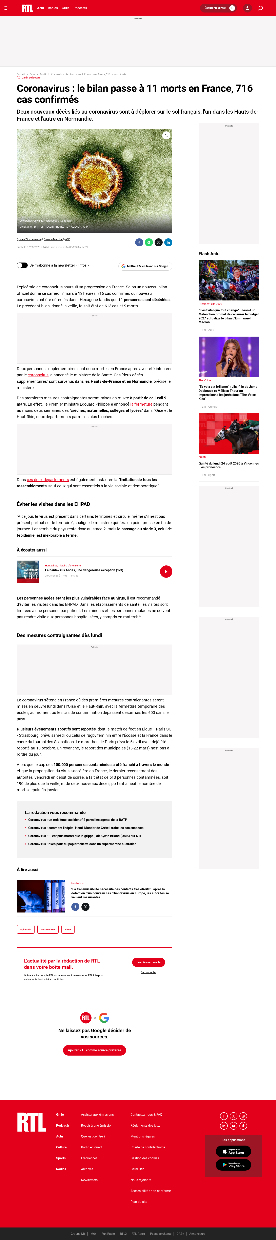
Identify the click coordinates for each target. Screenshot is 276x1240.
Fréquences (89, 1158)
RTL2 (123, 1234)
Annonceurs (197, 1234)
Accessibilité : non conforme (151, 1191)
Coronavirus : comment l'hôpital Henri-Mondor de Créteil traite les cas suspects (85, 828)
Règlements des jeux (145, 1125)
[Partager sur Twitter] (159, 242)
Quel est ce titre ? (93, 1136)
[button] (218, 8)
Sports (61, 1158)
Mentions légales (143, 1136)
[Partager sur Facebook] (139, 242)
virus (68, 929)
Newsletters (89, 1180)
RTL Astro (138, 1234)
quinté (202, 457)
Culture (61, 1147)
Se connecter (148, 972)
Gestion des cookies (145, 1158)
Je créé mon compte (148, 962)
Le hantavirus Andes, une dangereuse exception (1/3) (84, 570)
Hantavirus (77, 883)
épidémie (25, 929)
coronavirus (38, 375)
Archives (87, 1169)
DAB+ (180, 1234)
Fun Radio (108, 1234)
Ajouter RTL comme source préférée (94, 1050)
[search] (260, 8)
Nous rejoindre (141, 1180)
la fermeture (141, 404)
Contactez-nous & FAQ (146, 1115)
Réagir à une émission (97, 1125)
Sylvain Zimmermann (29, 239)
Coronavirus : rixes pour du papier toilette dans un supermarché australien (82, 844)
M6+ (94, 1234)
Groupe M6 (78, 1234)
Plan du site (139, 1202)
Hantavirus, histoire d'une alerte (63, 565)
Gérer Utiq (137, 1169)
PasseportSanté (161, 1234)
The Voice (205, 380)
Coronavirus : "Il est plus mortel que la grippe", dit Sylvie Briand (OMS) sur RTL (85, 836)
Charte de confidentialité (148, 1147)
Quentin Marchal (53, 239)
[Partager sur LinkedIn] (168, 242)
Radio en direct (91, 1147)
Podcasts (80, 8)
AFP (67, 239)
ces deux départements (48, 479)
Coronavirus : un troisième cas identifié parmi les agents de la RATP (77, 820)
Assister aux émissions (97, 1115)
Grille (66, 8)
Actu (40, 8)
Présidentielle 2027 (210, 303)
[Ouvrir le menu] (6, 8)
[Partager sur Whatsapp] (149, 242)
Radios (53, 8)
